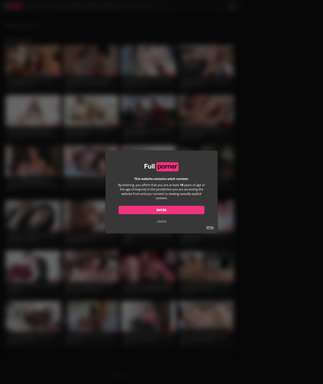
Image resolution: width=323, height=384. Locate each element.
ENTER (161, 210)
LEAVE (161, 221)
